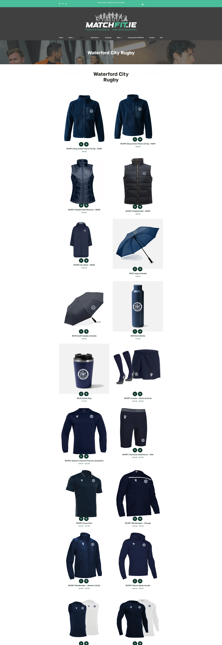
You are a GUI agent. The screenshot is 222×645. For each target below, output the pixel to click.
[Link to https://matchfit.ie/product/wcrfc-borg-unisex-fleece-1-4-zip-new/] (135, 139)
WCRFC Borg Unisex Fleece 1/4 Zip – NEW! (137, 144)
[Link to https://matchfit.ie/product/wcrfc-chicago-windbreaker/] (135, 519)
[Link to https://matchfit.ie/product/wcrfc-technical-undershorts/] (135, 450)
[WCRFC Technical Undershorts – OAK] (134, 407)
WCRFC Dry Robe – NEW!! (84, 265)
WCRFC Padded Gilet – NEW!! (138, 211)
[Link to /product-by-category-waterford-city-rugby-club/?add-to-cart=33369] (86, 394)
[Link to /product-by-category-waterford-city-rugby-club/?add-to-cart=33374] (140, 331)
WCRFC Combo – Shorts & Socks (138, 398)
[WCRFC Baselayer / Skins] (138, 594)
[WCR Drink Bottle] (138, 282)
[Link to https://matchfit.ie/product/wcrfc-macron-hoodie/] (135, 581)
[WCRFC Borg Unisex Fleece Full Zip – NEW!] (84, 95)
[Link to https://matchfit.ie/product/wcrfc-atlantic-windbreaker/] (81, 581)
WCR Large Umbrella (138, 273)
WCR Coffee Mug (84, 398)
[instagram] (59, 3)
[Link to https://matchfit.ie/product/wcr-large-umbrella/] (135, 269)
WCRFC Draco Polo (84, 523)
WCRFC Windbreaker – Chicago (138, 523)
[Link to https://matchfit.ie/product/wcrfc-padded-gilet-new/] (135, 206)
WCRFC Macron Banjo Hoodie (138, 585)
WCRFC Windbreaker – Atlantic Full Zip (84, 585)
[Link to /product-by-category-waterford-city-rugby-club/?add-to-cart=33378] (140, 269)
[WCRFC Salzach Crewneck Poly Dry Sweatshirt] (84, 407)
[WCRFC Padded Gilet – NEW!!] (138, 157)
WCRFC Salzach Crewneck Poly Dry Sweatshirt (84, 461)
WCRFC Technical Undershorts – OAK (137, 454)
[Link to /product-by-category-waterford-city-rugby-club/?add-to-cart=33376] (86, 331)
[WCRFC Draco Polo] (84, 469)
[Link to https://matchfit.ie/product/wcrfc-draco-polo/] (81, 519)
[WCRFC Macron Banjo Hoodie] (138, 532)
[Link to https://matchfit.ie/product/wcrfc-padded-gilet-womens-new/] (81, 205)
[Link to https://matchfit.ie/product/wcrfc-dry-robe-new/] (81, 260)
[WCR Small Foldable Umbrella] (84, 282)
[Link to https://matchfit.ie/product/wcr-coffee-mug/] (81, 394)
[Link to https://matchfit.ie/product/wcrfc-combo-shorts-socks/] (135, 394)
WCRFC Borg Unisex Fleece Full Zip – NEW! (84, 148)
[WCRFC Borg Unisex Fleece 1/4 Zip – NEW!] (133, 95)
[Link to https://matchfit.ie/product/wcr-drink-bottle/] (135, 331)
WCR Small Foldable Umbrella (84, 336)
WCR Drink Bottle (138, 336)
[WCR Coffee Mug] (84, 345)
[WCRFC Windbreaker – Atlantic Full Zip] (84, 532)
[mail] (62, 3)
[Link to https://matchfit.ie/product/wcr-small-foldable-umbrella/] (81, 331)
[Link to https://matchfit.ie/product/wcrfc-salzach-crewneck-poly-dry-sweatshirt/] (81, 456)
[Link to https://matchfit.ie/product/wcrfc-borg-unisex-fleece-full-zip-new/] (81, 144)
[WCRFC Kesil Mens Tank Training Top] (84, 594)
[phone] (66, 3)
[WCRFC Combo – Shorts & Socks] (138, 345)
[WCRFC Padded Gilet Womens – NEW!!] (83, 157)
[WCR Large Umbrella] (138, 220)
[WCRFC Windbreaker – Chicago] (138, 469)
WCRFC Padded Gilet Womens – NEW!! (84, 210)
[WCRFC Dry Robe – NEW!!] (81, 220)
